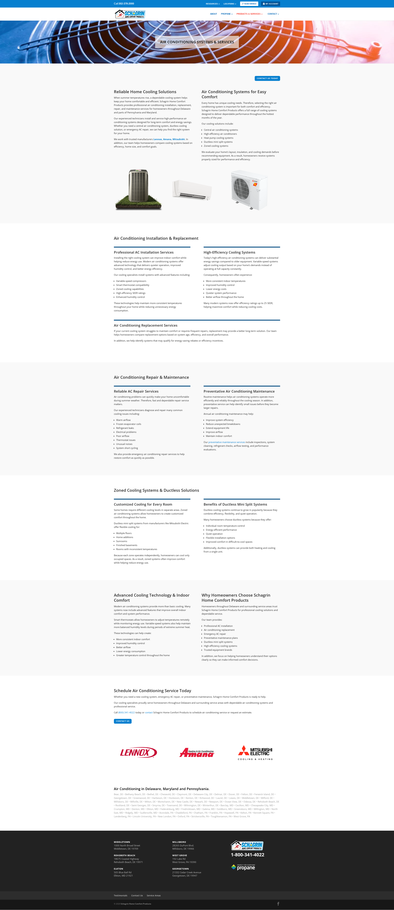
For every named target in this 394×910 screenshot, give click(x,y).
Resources (212, 4)
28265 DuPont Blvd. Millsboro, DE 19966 (183, 847)
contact (149, 712)
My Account (272, 4)
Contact (272, 14)
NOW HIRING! (250, 4)
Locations (229, 4)
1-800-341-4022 (247, 854)
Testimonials (120, 895)
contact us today (267, 78)
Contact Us (137, 895)
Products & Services (249, 14)
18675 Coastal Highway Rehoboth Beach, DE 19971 (128, 860)
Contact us (122, 721)
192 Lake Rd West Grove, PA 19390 (184, 860)
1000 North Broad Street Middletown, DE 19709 (127, 847)
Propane (226, 14)
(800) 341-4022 (126, 712)
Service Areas (154, 895)
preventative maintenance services (226, 442)
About (213, 14)
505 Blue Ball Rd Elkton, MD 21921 (123, 874)
